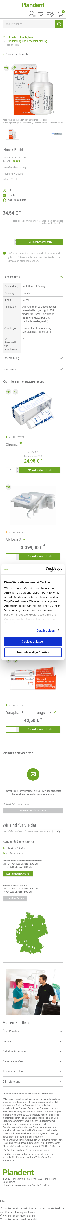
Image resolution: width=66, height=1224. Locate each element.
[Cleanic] (33, 410)
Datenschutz (9, 1182)
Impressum (50, 1179)
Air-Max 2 (13, 540)
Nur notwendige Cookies (33, 652)
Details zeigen (45, 630)
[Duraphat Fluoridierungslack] (33, 678)
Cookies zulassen (33, 641)
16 (18, 256)
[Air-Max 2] (33, 505)
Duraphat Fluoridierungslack (28, 712)
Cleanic (12, 444)
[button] (40, 15)
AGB (40, 1179)
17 (62, 122)
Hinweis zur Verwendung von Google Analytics (26, 1185)
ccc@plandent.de (14, 853)
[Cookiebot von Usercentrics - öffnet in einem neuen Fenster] (46, 569)
